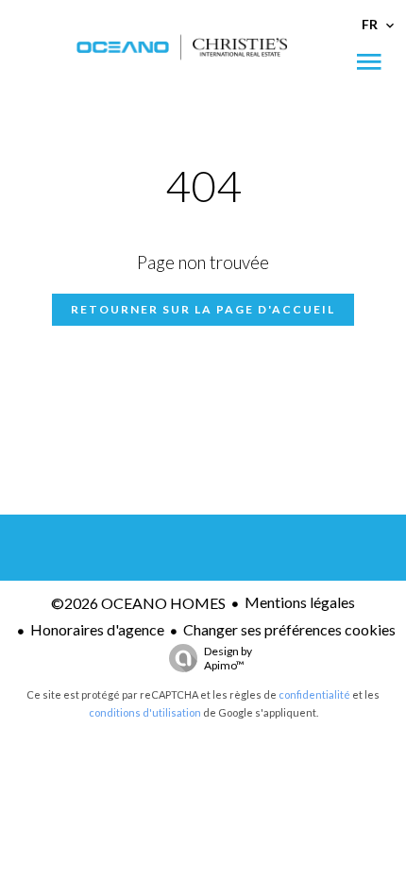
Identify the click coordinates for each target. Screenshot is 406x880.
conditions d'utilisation (145, 712)
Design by (228, 658)
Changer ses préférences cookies (289, 629)
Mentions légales (300, 602)
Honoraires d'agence (97, 629)
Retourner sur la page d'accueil (203, 309)
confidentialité (314, 694)
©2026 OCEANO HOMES (138, 603)
